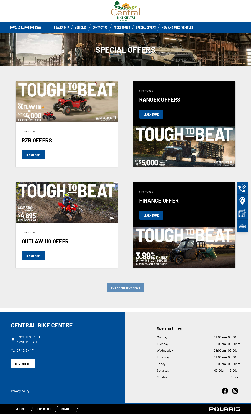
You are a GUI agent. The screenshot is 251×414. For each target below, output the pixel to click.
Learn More (33, 155)
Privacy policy (20, 391)
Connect (67, 409)
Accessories (122, 27)
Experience (44, 409)
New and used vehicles (177, 27)
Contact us (100, 27)
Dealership (61, 27)
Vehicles (81, 27)
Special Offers (146, 27)
